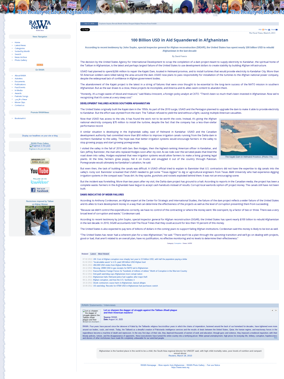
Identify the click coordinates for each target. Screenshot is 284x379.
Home (17, 42)
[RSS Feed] (40, 65)
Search (18, 54)
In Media (18, 90)
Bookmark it (20, 118)
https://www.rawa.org (180, 367)
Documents (20, 81)
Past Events (20, 87)
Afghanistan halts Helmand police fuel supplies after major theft (120, 277)
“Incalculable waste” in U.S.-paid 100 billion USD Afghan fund (119, 262)
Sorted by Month (22, 51)
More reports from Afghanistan (171, 365)
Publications (20, 84)
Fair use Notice (213, 365)
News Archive (21, 57)
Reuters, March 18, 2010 (180, 355)
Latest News (20, 45)
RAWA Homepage (148, 365)
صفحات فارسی (21, 99)
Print (266, 29)
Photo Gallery (21, 60)
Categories (20, 48)
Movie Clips (20, 102)
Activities (19, 78)
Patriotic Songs (21, 96)
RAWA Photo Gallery (196, 365)
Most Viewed (103, 254)
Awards (18, 93)
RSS (260, 29)
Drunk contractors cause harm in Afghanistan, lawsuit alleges (119, 283)
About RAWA (20, 75)
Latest (93, 254)
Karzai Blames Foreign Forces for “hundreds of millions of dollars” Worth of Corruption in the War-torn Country (140, 271)
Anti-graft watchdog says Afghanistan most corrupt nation (117, 274)
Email (273, 29)
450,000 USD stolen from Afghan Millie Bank (112, 265)
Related (85, 254)
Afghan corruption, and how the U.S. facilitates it (114, 280)
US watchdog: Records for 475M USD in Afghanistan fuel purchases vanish (125, 286)
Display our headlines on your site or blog (40, 136)
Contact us (19, 105)
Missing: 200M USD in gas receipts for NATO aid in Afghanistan (120, 268)
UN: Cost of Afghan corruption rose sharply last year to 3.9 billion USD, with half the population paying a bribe (140, 259)
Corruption (177, 243)
